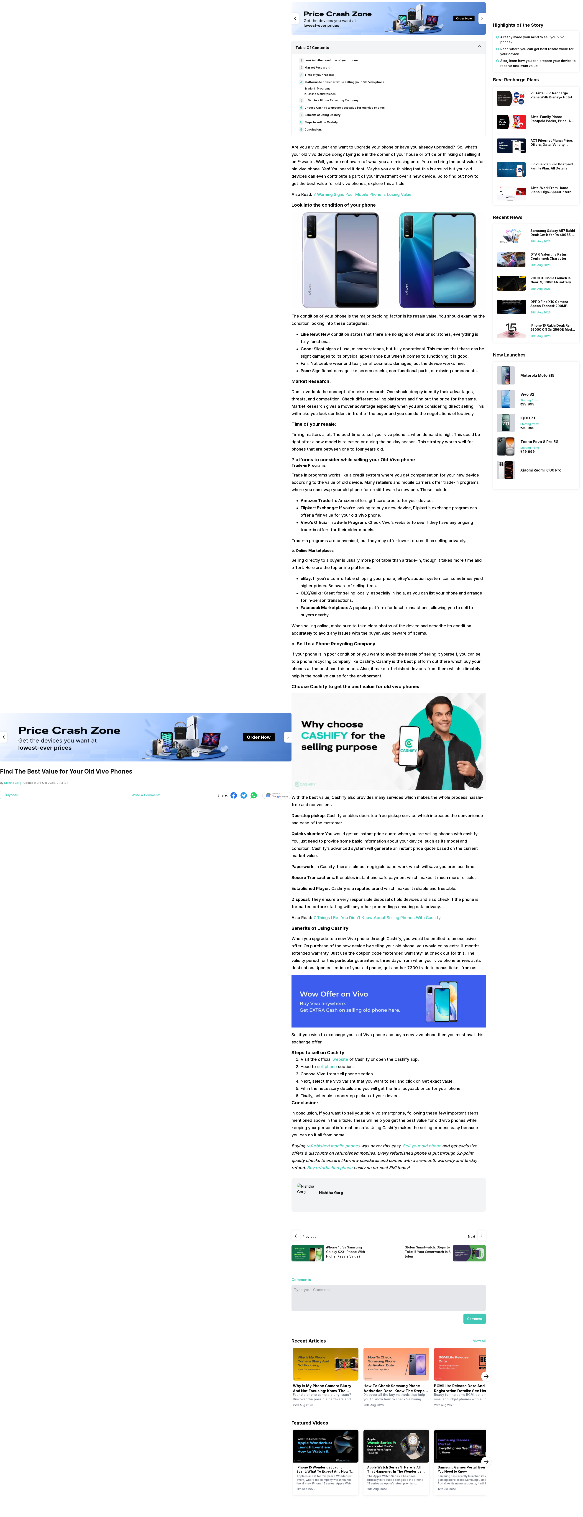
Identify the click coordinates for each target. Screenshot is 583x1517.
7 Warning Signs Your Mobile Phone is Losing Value (362, 194)
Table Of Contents (312, 47)
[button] (474, 1319)
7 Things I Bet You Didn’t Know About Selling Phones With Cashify (377, 917)
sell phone (327, 1066)
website (340, 1059)
